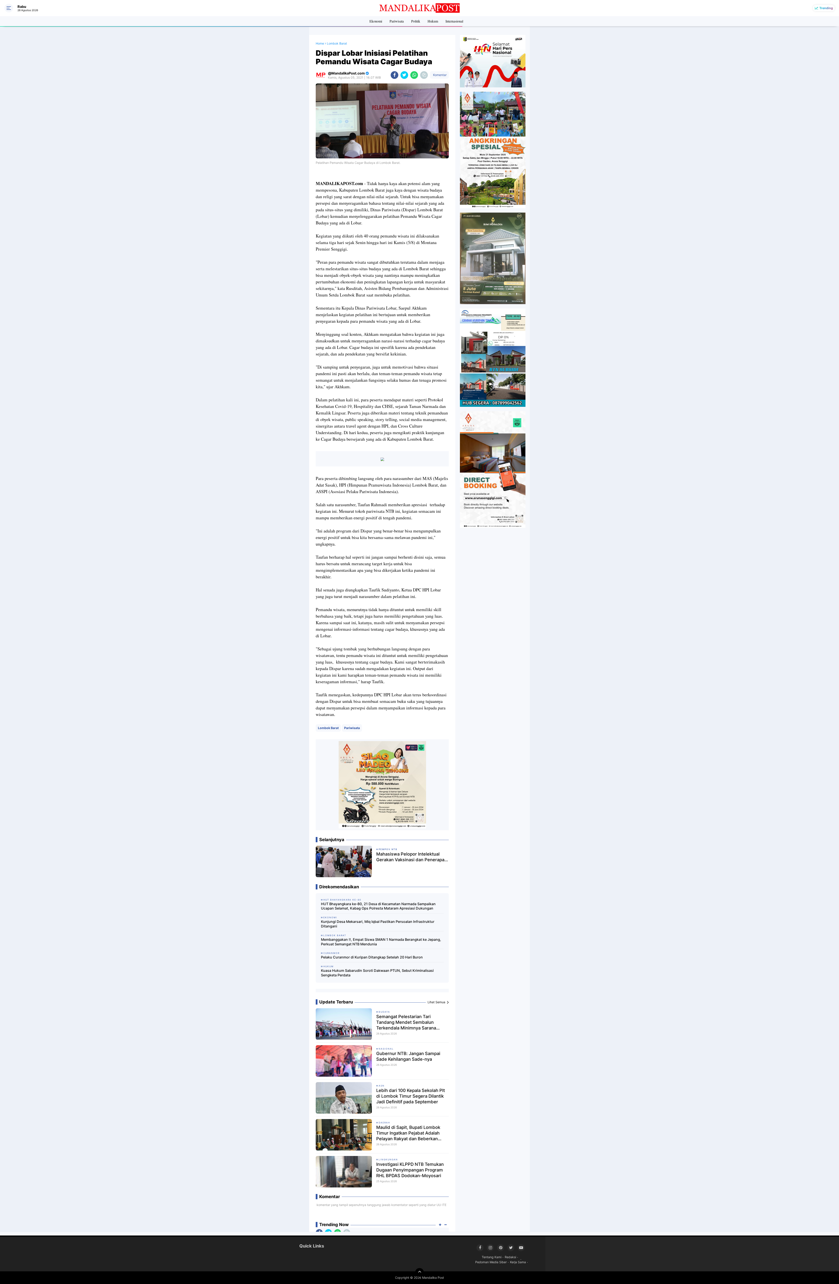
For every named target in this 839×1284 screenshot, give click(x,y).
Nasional (386, 1048)
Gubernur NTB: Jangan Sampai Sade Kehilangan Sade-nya (408, 1056)
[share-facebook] (394, 75)
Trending (826, 8)
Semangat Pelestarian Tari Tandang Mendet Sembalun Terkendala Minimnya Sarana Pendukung (406, 1022)
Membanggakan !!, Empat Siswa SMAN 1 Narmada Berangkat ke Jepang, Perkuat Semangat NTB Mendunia (381, 941)
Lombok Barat (328, 728)
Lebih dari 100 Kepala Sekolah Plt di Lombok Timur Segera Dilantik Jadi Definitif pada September (410, 1096)
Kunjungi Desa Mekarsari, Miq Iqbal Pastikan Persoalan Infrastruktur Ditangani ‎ (377, 923)
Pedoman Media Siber (491, 1262)
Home (320, 43)
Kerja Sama (518, 1262)
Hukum (433, 21)
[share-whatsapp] (414, 75)
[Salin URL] (424, 75)
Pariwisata (397, 21)
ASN (382, 1085)
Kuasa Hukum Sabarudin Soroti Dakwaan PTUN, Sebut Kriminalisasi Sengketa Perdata (377, 972)
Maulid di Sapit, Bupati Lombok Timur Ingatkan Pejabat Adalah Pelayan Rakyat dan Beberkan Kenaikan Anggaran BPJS (408, 1133)
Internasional (454, 21)
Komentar (439, 75)
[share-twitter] (404, 75)
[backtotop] (419, 1272)
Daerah (384, 1122)
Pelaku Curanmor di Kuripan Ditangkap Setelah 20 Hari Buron (372, 957)
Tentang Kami (491, 1257)
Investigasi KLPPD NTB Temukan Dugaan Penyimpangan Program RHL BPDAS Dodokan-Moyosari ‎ (410, 1170)
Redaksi (510, 1257)
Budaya (384, 1011)
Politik (415, 21)
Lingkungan (388, 1159)
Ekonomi (375, 21)
